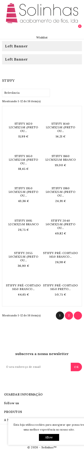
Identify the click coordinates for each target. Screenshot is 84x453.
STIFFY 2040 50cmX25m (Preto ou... (60, 224)
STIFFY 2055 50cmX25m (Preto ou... (23, 256)
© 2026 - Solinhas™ (41, 447)
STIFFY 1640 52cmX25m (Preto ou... (60, 127)
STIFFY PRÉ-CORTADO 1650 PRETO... (60, 287)
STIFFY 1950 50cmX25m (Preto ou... (23, 191)
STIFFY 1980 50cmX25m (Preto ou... (60, 191)
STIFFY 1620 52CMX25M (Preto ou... (23, 127)
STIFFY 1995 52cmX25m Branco (23, 222)
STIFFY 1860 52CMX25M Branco (60, 158)
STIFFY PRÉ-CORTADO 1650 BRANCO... (60, 254)
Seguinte (78, 316)
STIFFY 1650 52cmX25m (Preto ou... (23, 159)
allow (49, 437)
